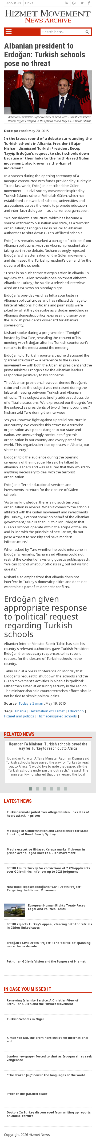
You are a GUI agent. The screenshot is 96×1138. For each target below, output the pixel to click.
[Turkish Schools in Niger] (48, 1024)
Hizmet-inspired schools (57, 716)
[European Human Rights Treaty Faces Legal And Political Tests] (48, 910)
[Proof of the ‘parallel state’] (48, 1098)
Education (76, 711)
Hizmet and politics (19, 716)
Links (29, 3)
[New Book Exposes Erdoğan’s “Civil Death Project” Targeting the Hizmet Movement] (48, 891)
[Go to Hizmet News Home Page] (48, 16)
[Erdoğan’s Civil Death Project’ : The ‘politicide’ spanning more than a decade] (48, 947)
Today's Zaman (30, 703)
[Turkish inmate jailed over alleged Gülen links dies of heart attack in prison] (48, 817)
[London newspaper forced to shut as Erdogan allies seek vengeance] (48, 1061)
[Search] (87, 32)
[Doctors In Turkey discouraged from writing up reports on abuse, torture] (48, 1117)
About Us (13, 3)
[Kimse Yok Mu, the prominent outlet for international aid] (48, 1042)
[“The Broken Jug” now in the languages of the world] (48, 1080)
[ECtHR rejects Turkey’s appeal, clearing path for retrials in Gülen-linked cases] (48, 929)
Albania (20, 711)
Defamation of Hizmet (47, 711)
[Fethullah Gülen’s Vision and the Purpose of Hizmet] (48, 966)
